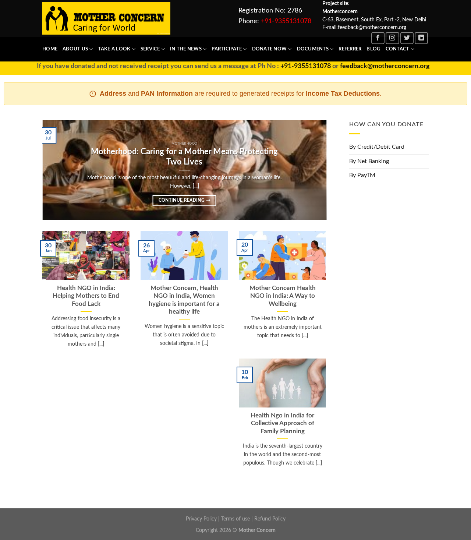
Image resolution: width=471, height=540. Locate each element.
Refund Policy (270, 519)
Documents (313, 49)
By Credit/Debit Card (376, 147)
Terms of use (235, 519)
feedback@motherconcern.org (372, 66)
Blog (373, 49)
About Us (75, 49)
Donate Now (269, 49)
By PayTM (362, 176)
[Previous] (57, 170)
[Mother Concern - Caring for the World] (106, 18)
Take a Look (114, 49)
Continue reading (184, 200)
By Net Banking (369, 161)
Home (49, 49)
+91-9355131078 (286, 21)
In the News (186, 49)
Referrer (350, 49)
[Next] (311, 170)
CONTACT (398, 49)
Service (150, 49)
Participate (227, 49)
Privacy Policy (201, 519)
